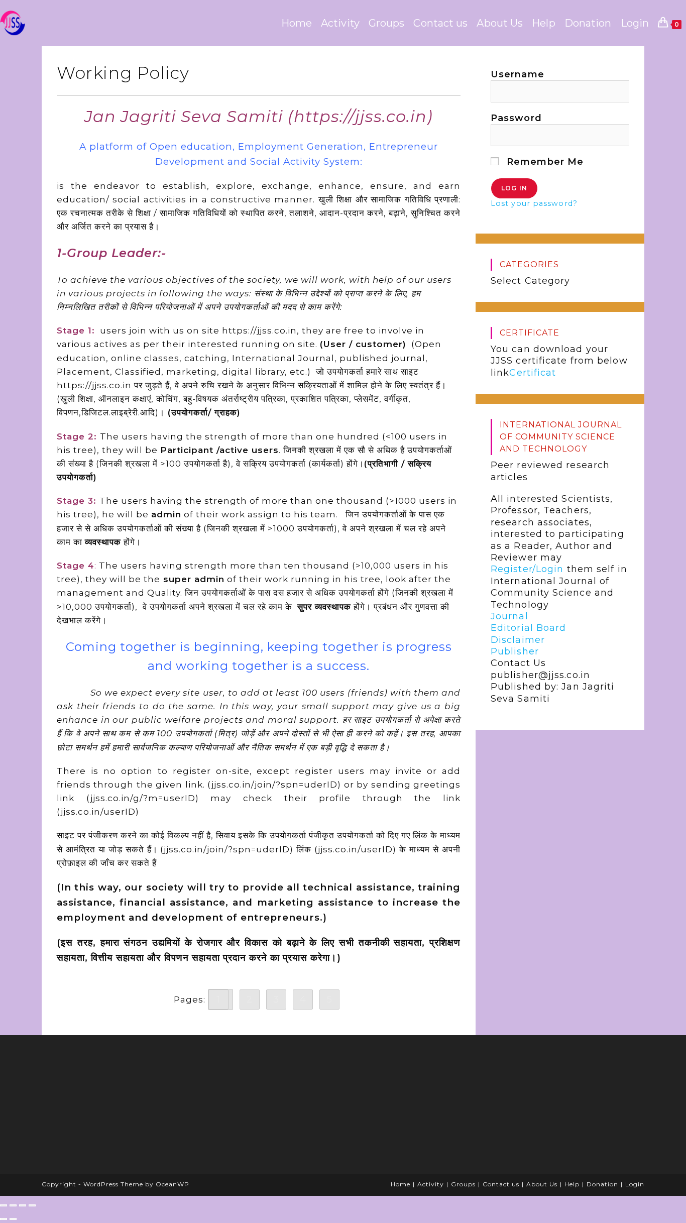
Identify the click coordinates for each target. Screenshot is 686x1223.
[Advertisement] (124, 1108)
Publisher (515, 651)
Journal (509, 616)
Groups (463, 1184)
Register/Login (527, 569)
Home (400, 1184)
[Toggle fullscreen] (13, 1205)
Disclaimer (518, 639)
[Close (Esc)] (32, 1205)
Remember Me (544, 161)
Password (516, 118)
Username (517, 74)
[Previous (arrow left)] (3, 1219)
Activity (430, 1184)
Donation (602, 1184)
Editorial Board (528, 627)
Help (572, 1184)
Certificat (532, 372)
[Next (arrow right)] (13, 1219)
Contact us (501, 1184)
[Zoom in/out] (3, 1205)
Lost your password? (534, 203)
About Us (541, 1184)
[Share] (22, 1205)
